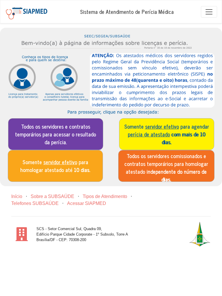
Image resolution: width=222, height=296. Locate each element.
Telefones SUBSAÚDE (35, 203)
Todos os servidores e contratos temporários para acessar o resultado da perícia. (55, 134)
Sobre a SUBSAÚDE (52, 196)
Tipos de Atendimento (105, 196)
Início (16, 196)
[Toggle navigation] (209, 12)
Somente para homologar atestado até (55, 166)
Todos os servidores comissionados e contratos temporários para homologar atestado (166, 166)
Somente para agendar (166, 134)
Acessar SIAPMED (86, 203)
